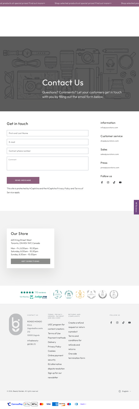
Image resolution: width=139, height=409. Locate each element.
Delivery (52, 342)
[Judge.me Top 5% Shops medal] (102, 294)
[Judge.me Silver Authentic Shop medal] (91, 294)
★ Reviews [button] (136, 207)
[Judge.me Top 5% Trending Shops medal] (114, 294)
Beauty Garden (18, 391)
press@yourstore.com (110, 167)
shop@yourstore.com (110, 141)
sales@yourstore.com (110, 154)
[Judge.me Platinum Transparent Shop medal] (57, 294)
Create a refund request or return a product (76, 327)
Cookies (52, 351)
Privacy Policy (63, 188)
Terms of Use (54, 333)
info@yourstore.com (109, 127)
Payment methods (57, 337)
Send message (23, 180)
